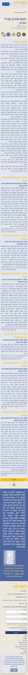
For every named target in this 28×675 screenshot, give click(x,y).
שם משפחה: (24, 614)
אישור (14, 670)
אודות (25, 636)
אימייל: (25, 619)
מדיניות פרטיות (23, 642)
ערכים (25, 651)
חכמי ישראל (24, 653)
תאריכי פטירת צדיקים (21, 647)
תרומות (25, 638)
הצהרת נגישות (23, 644)
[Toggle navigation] (10, 4)
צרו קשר (25, 640)
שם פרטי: (24, 609)
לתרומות (14, 480)
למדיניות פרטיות (23, 626)
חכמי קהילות (23, 649)
